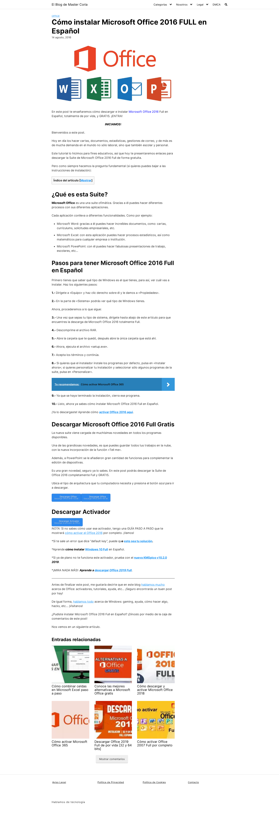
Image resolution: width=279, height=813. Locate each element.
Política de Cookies (154, 782)
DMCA (217, 4)
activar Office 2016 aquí (116, 412)
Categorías (160, 4)
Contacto (193, 782)
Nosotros (181, 4)
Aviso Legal (59, 782)
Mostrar (85, 180)
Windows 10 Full (96, 549)
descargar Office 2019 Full (113, 570)
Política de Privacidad (111, 782)
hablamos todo (83, 601)
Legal (200, 4)
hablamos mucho (153, 584)
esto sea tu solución (138, 541)
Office (56, 16)
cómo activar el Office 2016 (84, 533)
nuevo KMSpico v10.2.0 (150, 557)
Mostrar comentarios (112, 759)
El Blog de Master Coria (70, 4)
